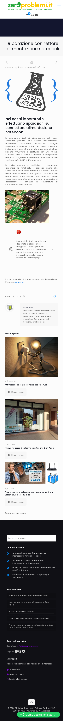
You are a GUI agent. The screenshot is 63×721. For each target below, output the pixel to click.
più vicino (19, 282)
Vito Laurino (25, 67)
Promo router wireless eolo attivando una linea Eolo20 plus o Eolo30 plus (29, 493)
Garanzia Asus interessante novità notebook (29, 554)
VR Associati (44, 710)
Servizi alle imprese (18, 679)
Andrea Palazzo (20, 560)
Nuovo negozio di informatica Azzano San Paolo (29, 448)
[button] (38, 714)
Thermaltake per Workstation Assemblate (29, 618)
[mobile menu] (59, 5)
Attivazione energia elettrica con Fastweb (26, 384)
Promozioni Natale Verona (21, 611)
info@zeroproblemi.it (27, 646)
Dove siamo (14, 669)
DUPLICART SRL (19, 567)
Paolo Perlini (18, 574)
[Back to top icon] (31, 702)
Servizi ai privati (16, 674)
